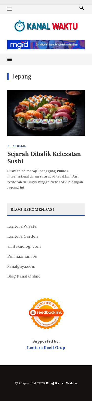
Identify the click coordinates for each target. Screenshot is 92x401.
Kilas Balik (16, 146)
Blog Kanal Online (23, 276)
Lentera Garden (22, 236)
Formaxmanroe (22, 256)
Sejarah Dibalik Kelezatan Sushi (44, 157)
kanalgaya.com (21, 266)
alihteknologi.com (24, 246)
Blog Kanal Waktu (61, 383)
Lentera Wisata (22, 226)
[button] (9, 9)
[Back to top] (78, 387)
